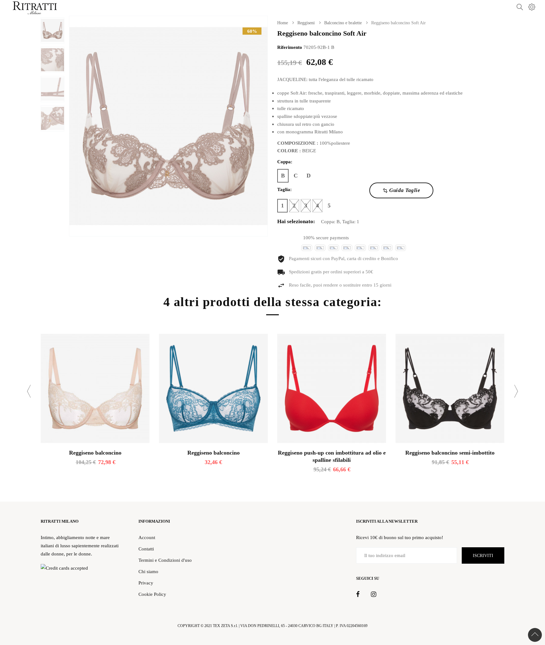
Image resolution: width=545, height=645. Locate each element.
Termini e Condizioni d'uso (165, 560)
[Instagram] (373, 594)
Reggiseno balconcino (95, 453)
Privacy (145, 582)
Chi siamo (148, 571)
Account (146, 537)
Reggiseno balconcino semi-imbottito (450, 453)
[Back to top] (535, 635)
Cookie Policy (152, 594)
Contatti (146, 548)
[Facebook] (358, 594)
